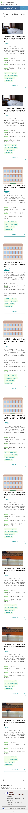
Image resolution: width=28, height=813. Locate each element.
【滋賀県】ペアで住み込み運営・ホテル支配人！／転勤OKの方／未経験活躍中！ (15, 188)
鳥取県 (7, 575)
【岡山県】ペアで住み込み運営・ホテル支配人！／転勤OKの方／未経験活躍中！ (15, 723)
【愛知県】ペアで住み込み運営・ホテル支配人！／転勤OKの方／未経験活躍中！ (15, 39)
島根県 (7, 651)
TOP (7, 785)
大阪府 (7, 346)
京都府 (7, 269)
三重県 (7, 115)
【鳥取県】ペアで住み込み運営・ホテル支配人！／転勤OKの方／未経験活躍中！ (15, 571)
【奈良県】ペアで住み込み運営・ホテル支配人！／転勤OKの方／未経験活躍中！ (15, 495)
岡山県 (7, 727)
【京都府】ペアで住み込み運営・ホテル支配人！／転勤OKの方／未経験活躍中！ (15, 264)
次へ (24, 780)
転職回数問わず (8, 80)
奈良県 (7, 499)
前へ (4, 780)
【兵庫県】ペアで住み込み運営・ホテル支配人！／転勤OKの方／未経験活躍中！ (15, 418)
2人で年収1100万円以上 (10, 73)
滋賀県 (7, 192)
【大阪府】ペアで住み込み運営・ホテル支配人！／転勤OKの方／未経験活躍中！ (15, 341)
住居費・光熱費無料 (9, 78)
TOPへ (14, 811)
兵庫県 (7, 423)
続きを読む (15, 85)
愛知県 (7, 43)
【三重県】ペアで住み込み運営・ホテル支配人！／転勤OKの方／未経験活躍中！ (15, 111)
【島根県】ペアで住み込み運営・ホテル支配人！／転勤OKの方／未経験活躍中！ (15, 647)
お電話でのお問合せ (10, 8)
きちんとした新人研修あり (11, 75)
